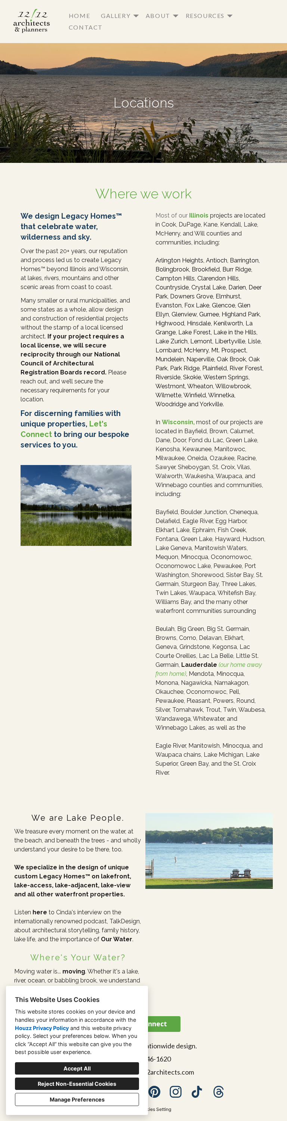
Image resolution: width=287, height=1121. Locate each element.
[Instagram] (176, 1092)
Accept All (77, 1068)
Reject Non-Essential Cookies (77, 1084)
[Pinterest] (154, 1092)
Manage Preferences (77, 1099)
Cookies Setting (154, 1109)
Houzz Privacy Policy (42, 1028)
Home (79, 15)
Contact (86, 27)
